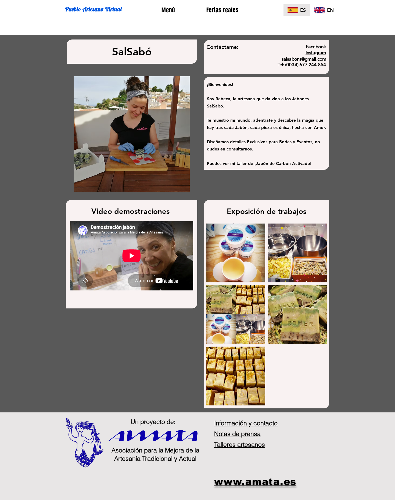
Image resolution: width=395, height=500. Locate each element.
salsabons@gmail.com (304, 59)
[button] (168, 10)
